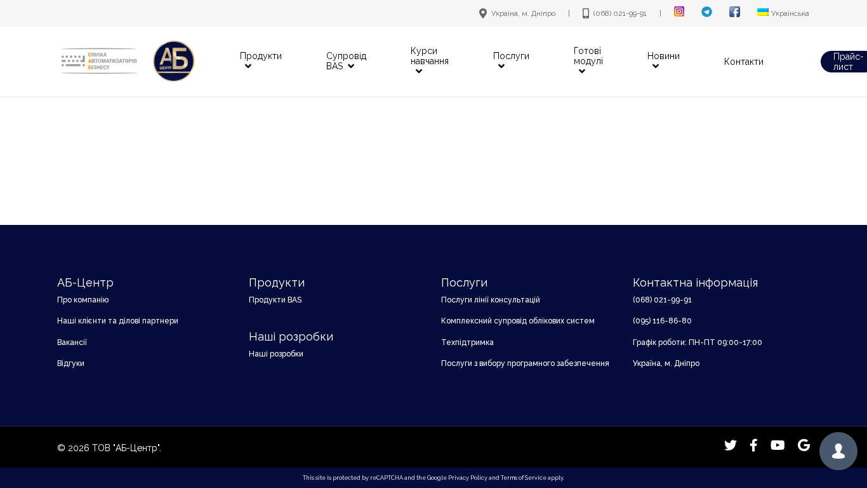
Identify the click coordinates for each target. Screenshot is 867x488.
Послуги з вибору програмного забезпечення (525, 363)
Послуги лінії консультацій (490, 299)
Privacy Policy (467, 478)
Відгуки (70, 363)
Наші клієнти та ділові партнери (117, 320)
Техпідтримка (467, 342)
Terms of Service (523, 478)
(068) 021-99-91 (662, 299)
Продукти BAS (275, 299)
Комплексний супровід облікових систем (518, 320)
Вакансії (72, 342)
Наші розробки (276, 353)
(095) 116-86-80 (662, 320)
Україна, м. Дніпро (666, 363)
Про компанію (83, 299)
